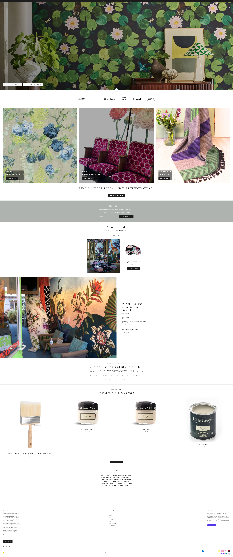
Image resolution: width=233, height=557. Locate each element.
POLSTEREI (24, 6)
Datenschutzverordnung (114, 523)
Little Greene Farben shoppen (33, 84)
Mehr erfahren (88, 178)
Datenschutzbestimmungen (122, 212)
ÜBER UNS (17, 6)
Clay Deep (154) (203, 444)
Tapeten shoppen (12, 84)
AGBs (110, 521)
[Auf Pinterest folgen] (9, 546)
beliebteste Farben (116, 461)
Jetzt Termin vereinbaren (116, 195)
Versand (110, 515)
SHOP (4, 6)
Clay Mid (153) (145, 429)
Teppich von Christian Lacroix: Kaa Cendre (133, 261)
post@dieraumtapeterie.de (128, 330)
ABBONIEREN (126, 216)
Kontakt (110, 513)
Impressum (111, 519)
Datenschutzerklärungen (11, 521)
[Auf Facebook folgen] (3, 546)
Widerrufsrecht (112, 525)
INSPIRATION (10, 6)
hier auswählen (12, 178)
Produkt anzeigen (133, 268)
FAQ (109, 517)
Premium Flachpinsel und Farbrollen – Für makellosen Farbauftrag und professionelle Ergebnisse (30, 454)
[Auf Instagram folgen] (6, 546)
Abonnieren (8, 541)
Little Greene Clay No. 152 (87, 429)
